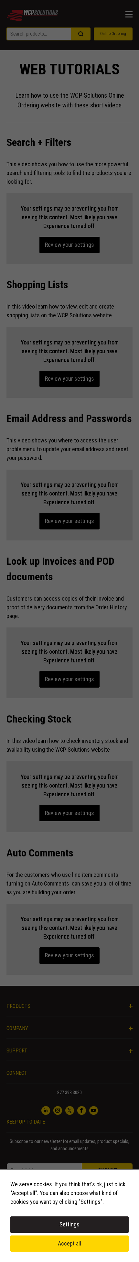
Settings (69, 1224)
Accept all (69, 1243)
